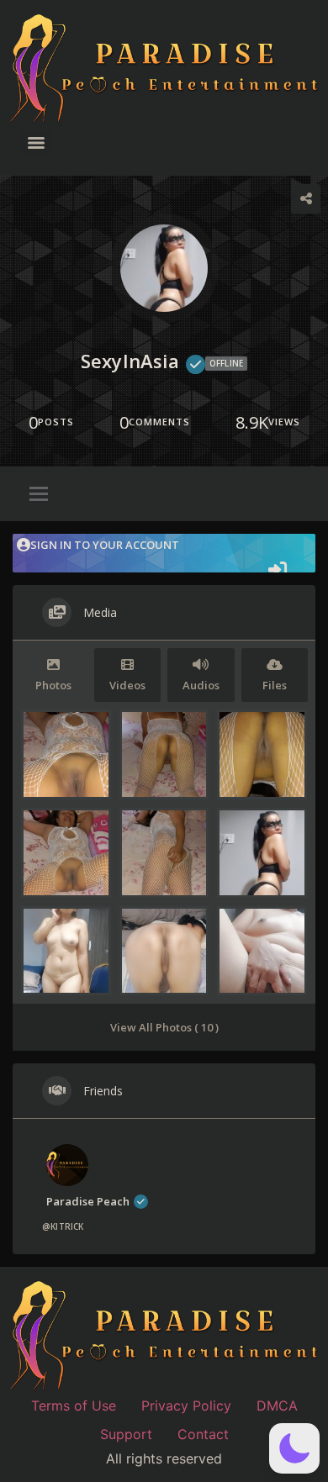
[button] (294, 1448)
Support (126, 1434)
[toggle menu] (38, 495)
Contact (203, 1434)
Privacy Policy (186, 1405)
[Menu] (36, 143)
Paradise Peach (88, 1201)
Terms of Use (73, 1405)
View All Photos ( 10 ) (164, 1027)
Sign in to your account (104, 544)
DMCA (277, 1405)
